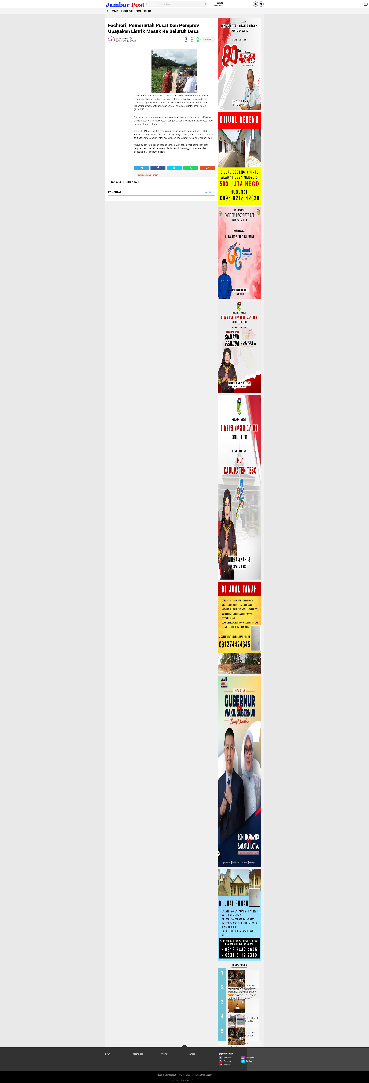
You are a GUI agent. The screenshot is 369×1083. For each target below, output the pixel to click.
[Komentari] (207, 168)
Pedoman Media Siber (202, 1075)
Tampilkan (208, 192)
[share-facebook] (186, 39)
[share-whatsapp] (198, 39)
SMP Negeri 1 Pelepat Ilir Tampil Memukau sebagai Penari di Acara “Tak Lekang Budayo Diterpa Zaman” (242, 993)
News (138, 11)
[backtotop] (184, 1048)
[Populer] (261, 4)
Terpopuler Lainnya (239, 1043)
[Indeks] (255, 4)
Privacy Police (184, 1075)
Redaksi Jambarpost (166, 1075)
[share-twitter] (192, 39)
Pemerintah (127, 11)
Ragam (115, 11)
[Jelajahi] (365, 4)
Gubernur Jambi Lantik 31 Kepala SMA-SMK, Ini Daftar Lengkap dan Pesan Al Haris (242, 988)
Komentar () (208, 39)
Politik (147, 11)
